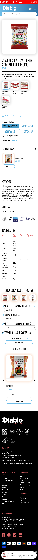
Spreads (4, 492)
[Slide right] (34, 37)
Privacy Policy (25, 485)
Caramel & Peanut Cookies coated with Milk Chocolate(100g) (18, 332)
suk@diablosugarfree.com (23, 463)
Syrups (4, 499)
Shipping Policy (25, 482)
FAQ (21, 476)
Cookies (4, 478)
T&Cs (22, 487)
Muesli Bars (6, 490)
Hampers (5, 497)
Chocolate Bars (7, 480)
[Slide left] (4, 37)
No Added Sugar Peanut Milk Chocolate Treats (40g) (18, 323)
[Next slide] (35, 149)
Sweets (4, 483)
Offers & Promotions (9, 503)
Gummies (5, 485)
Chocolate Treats (8, 501)
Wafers (4, 487)
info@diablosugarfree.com (21, 460)
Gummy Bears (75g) (19, 158)
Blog (21, 489)
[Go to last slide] (28, 149)
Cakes (4, 494)
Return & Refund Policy (26, 479)
